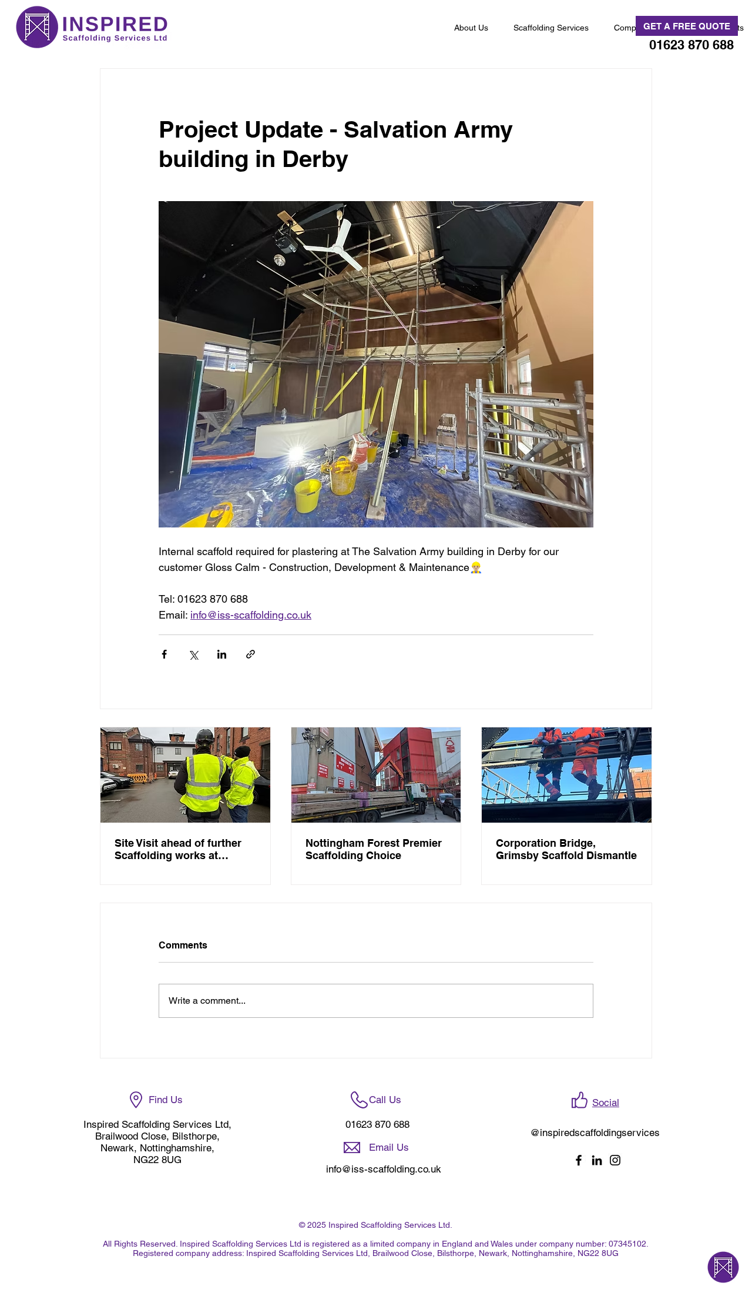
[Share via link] (250, 654)
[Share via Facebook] (164, 654)
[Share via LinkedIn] (221, 654)
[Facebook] (579, 1160)
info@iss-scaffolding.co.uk (383, 1169)
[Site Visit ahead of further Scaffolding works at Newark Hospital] (185, 775)
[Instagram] (615, 1160)
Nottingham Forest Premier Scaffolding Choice (374, 849)
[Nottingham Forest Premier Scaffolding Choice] (376, 775)
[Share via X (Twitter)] (193, 654)
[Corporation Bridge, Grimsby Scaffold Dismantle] (567, 775)
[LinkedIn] (597, 1160)
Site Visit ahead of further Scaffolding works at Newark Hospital (178, 849)
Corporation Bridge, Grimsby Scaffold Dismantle (566, 849)
